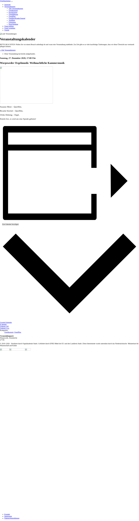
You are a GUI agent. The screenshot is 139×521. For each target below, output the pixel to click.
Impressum (8, 516)
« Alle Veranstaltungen (8, 50)
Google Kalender (6, 322)
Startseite (7, 5)
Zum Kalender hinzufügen (10, 224)
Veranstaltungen (9, 7)
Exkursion (12, 22)
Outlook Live (4, 328)
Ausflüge (12, 20)
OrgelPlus (12, 16)
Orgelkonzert (13, 10)
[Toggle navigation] (12, 1)
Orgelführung (13, 14)
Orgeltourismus (5, 1)
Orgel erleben (9, 26)
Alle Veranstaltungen (16, 8)
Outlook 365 (4, 326)
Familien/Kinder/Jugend (17, 18)
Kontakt (7, 514)
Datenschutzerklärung (11, 518)
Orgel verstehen (9, 28)
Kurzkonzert (13, 12)
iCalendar (3, 324)
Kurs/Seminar (13, 24)
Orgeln (6, 30)
